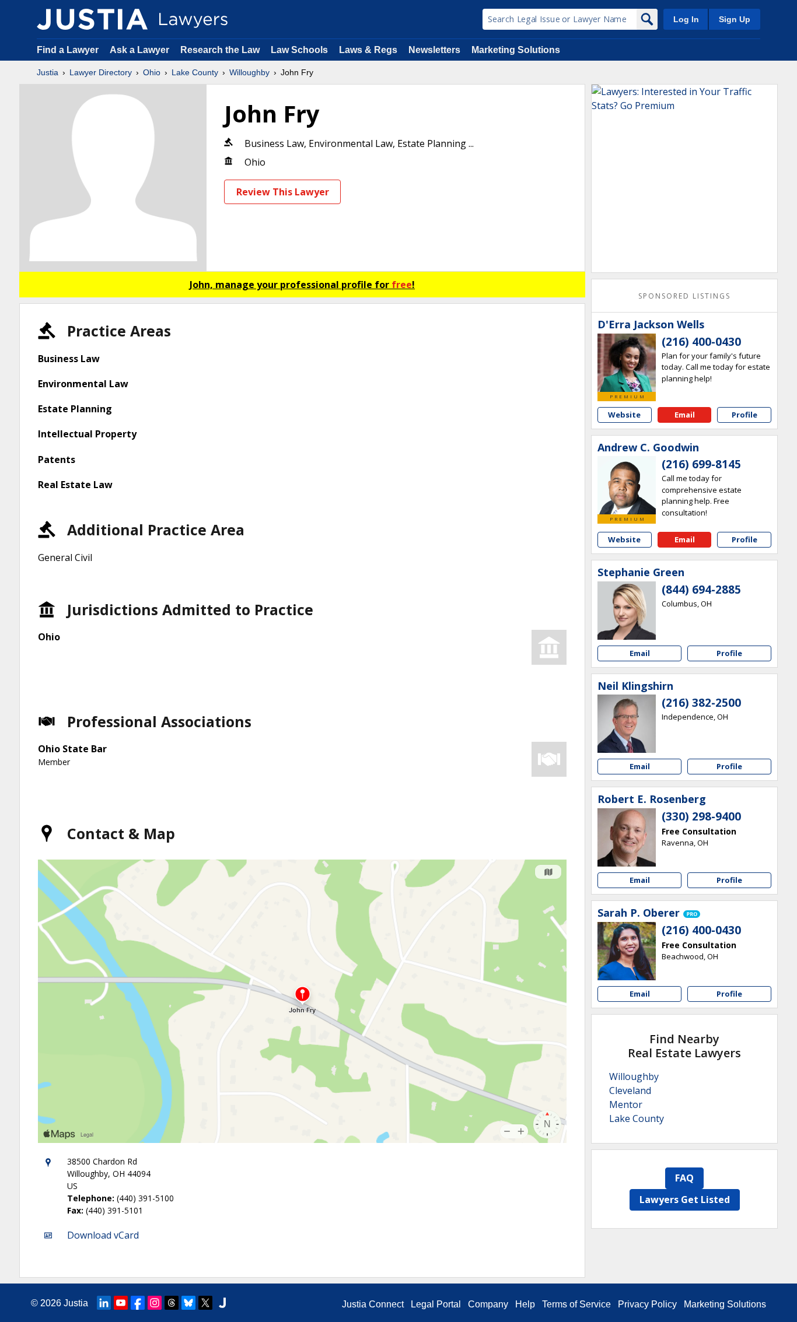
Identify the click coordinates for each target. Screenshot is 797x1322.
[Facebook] (138, 1303)
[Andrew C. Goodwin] (626, 485)
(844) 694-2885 (701, 589)
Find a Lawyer (68, 50)
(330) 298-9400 (701, 816)
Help (525, 1304)
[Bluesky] (188, 1303)
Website (624, 414)
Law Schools (299, 50)
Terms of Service (576, 1304)
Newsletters (434, 50)
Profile (744, 414)
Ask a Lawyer (141, 50)
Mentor (625, 1104)
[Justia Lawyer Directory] (92, 19)
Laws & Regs (368, 50)
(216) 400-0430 (701, 341)
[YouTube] (121, 1303)
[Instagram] (155, 1303)
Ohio (151, 72)
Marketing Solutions (515, 50)
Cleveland (630, 1090)
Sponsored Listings (684, 296)
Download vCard (103, 1235)
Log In (686, 19)
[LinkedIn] (104, 1303)
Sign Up (734, 19)
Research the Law (220, 50)
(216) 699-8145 (701, 464)
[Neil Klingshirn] (626, 724)
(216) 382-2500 (701, 702)
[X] (205, 1303)
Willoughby (249, 72)
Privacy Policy (647, 1304)
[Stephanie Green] (626, 610)
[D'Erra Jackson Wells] (626, 363)
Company (488, 1304)
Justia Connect (373, 1304)
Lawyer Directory (100, 72)
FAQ (684, 1178)
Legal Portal (436, 1304)
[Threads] (172, 1303)
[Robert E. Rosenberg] (626, 837)
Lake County (195, 72)
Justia (47, 72)
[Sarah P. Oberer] (626, 951)
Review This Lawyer (282, 191)
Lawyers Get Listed (684, 1199)
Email (684, 414)
